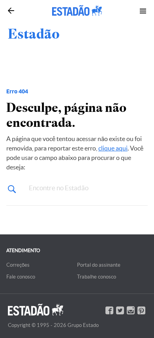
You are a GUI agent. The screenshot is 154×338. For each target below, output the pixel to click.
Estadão (34, 33)
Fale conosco (20, 277)
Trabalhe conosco (96, 277)
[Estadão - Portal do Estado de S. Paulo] (77, 10)
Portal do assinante (98, 265)
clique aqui (113, 148)
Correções (18, 265)
